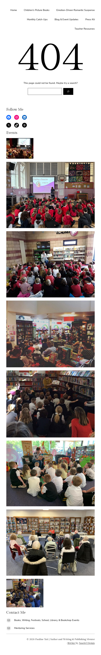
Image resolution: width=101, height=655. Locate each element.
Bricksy (71, 643)
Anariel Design (87, 643)
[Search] (68, 91)
